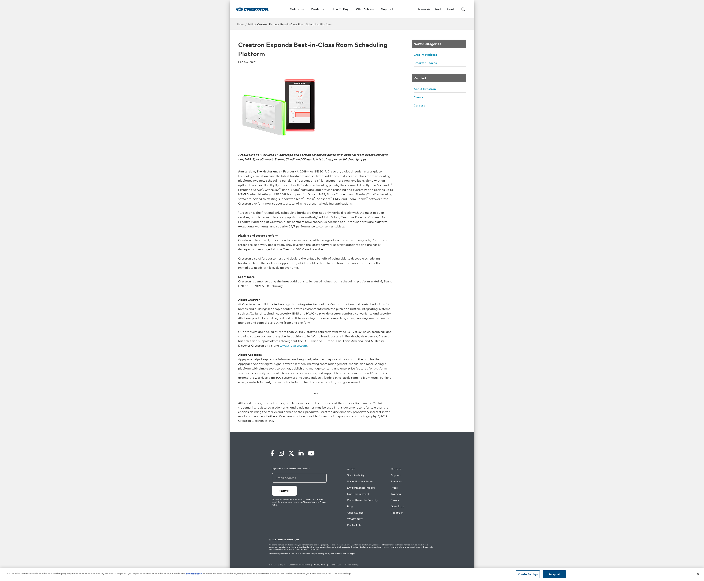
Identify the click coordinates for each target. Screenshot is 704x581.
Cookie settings (352, 565)
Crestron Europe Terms (299, 565)
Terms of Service (341, 553)
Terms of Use (335, 565)
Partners (396, 481)
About (351, 468)
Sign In (438, 9)
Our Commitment (358, 493)
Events (418, 97)
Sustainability (355, 475)
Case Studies (355, 512)
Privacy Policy (324, 553)
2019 (251, 24)
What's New (365, 9)
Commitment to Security (362, 500)
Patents (272, 565)
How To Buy (340, 9)
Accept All (554, 574)
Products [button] (317, 9)
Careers (419, 105)
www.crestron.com (293, 345)
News (240, 24)
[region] (352, 574)
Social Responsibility (360, 481)
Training (396, 493)
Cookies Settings (528, 574)
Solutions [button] (297, 9)
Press (394, 487)
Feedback (397, 512)
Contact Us (354, 525)
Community (423, 9)
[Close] (698, 574)
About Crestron (425, 89)
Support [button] (387, 9)
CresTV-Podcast (425, 54)
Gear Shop (397, 506)
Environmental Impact (361, 487)
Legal (282, 565)
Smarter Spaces (425, 63)
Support (396, 475)
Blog (350, 506)
